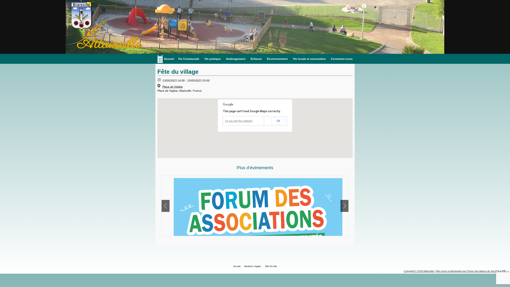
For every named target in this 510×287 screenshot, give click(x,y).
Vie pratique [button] (212, 58)
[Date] (159, 80)
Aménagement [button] (235, 58)
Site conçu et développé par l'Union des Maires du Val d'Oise (468, 271)
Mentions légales (252, 266)
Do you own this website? (238, 121)
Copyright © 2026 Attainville (419, 271)
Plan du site (271, 266)
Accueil (169, 58)
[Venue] (159, 86)
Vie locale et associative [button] (309, 58)
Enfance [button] (256, 58)
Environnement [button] (277, 58)
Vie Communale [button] (188, 58)
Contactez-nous (342, 58)
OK (278, 121)
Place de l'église (172, 86)
